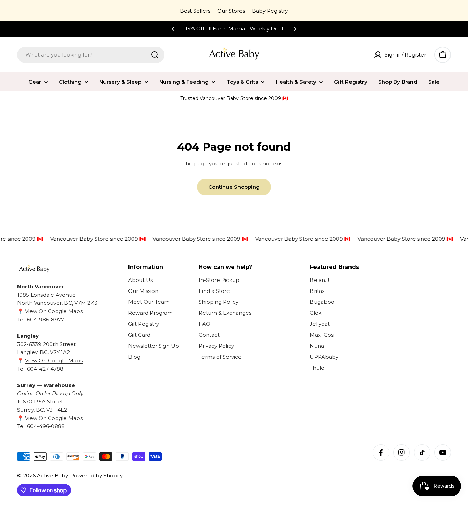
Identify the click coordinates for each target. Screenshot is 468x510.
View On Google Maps (53, 311)
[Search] (155, 55)
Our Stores (231, 11)
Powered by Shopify (96, 475)
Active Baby (52, 475)
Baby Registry (270, 11)
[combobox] (90, 55)
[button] (173, 29)
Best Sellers (195, 11)
